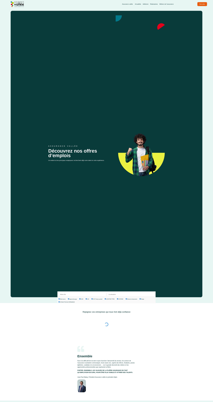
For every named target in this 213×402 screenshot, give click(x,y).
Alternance (63, 299)
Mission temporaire (132, 299)
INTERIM (120, 299)
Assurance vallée (127, 4)
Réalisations (154, 4)
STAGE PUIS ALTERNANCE (67, 302)
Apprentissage (73, 299)
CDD (81, 299)
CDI (88, 299)
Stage (142, 299)
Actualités (138, 4)
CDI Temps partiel (97, 299)
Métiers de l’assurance (166, 4)
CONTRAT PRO (110, 299)
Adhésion (145, 4)
